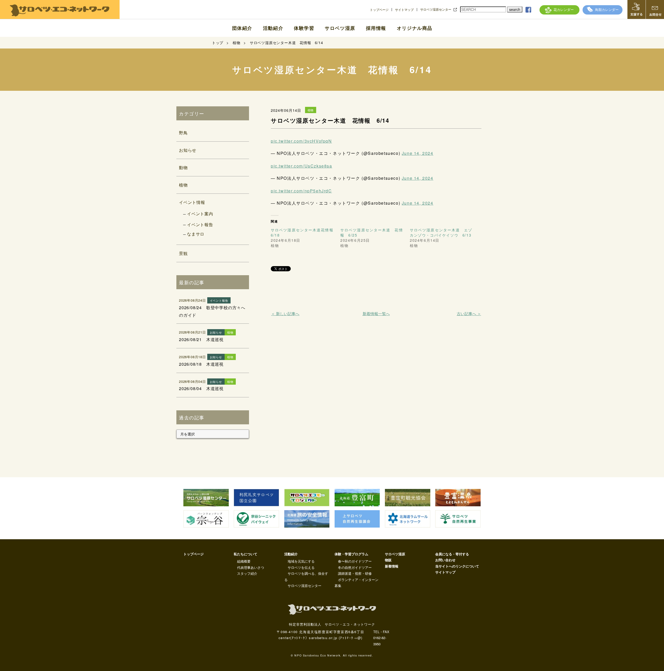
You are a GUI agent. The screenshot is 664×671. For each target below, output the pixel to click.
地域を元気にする (301, 561)
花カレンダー (564, 9)
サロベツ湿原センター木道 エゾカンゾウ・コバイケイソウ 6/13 (441, 232)
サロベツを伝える (301, 567)
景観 (183, 253)
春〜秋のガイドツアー (355, 561)
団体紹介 (242, 28)
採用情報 (376, 28)
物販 (388, 559)
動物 (183, 167)
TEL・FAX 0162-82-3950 (381, 637)
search (514, 9)
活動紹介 (273, 28)
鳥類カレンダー (607, 9)
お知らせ (187, 150)
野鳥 (183, 133)
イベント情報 (192, 202)
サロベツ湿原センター (435, 9)
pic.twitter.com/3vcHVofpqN (301, 141)
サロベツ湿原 (340, 28)
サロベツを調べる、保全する (306, 576)
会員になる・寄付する (452, 553)
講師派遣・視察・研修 (355, 573)
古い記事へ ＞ (469, 313)
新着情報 (391, 566)
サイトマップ (404, 9)
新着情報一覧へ (376, 313)
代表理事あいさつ (250, 567)
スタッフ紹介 (247, 573)
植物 (183, 185)
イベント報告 (200, 224)
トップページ (379, 9)
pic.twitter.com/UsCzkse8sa (301, 166)
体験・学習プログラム (351, 553)
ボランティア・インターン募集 (356, 582)
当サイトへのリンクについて (457, 566)
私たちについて (245, 553)
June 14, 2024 (417, 153)
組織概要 (244, 561)
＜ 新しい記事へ (285, 313)
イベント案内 (200, 214)
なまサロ (195, 234)
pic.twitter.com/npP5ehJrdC (301, 191)
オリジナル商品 (414, 28)
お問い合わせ (445, 559)
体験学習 (304, 28)
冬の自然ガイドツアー (355, 567)
